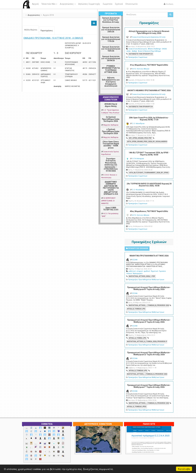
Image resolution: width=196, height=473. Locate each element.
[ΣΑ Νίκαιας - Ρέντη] (49, 456)
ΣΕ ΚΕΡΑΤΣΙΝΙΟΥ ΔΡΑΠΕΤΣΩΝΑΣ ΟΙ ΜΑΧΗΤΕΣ (108, 200)
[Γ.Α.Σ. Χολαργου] (49, 438)
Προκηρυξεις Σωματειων (137, 57)
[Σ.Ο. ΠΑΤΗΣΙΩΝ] (63, 451)
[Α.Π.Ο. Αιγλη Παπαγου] (31, 434)
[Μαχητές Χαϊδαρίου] (49, 443)
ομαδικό (147, 271)
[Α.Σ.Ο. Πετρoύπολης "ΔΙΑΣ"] (27, 439)
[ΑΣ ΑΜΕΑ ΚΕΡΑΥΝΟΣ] (40, 438)
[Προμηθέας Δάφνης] (45, 447)
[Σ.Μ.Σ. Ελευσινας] (58, 447)
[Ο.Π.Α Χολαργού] (54, 443)
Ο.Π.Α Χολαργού (138, 159)
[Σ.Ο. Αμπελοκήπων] (31, 451)
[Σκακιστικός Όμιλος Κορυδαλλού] (36, 459)
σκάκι (128, 51)
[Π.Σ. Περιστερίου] (63, 442)
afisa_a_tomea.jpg (137, 338)
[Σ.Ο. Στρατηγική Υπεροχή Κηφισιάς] (36, 455)
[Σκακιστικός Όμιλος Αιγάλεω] (31, 459)
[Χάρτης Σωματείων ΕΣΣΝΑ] (104, 442)
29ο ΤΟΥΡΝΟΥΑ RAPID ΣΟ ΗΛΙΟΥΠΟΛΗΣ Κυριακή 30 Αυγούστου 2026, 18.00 (149, 185)
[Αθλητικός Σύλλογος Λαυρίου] (31, 438)
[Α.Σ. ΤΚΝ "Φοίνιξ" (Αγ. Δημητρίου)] (63, 434)
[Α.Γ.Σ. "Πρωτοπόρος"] (36, 428)
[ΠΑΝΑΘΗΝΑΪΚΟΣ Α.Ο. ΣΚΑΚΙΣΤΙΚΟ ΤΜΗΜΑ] (27, 447)
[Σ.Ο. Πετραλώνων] (31, 455)
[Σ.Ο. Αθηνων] (27, 451)
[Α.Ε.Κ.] (45, 427)
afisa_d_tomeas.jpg (138, 370)
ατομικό (140, 271)
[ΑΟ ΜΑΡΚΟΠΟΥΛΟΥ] (36, 438)
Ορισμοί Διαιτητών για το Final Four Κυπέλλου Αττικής (110, 20)
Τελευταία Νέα (48, 4)
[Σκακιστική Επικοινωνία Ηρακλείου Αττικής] (58, 455)
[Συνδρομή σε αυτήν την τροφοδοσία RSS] (118, 92)
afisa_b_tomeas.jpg (136, 309)
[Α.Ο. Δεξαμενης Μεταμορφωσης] (27, 431)
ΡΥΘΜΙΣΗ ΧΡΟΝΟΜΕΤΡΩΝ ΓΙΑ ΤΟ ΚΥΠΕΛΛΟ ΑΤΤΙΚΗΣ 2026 (111, 69)
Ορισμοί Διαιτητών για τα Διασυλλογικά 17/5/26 (110, 39)
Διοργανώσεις (67, 4)
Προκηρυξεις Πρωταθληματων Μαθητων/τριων (146, 280)
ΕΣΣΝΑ (134, 260)
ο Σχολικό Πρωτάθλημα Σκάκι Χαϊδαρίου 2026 (110, 131)
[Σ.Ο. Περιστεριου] (27, 455)
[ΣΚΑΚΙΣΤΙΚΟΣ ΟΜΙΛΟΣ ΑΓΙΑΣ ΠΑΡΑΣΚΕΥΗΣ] (27, 459)
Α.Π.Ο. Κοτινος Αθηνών (140, 69)
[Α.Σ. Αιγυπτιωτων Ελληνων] (40, 434)
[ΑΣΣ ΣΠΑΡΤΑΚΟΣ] (45, 438)
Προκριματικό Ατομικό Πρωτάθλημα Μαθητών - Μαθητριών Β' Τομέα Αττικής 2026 (149, 288)
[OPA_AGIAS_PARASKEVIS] (27, 428)
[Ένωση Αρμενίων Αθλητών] (40, 443)
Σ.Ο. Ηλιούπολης (138, 190)
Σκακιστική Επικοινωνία (138, 49)
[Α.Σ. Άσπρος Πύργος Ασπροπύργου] (45, 434)
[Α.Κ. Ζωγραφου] (49, 427)
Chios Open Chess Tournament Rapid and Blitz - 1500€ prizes (111, 145)
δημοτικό (154, 271)
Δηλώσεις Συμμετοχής (89, 4)
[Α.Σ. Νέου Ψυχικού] (49, 434)
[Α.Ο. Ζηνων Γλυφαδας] (31, 431)
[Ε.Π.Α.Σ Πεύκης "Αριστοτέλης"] (36, 444)
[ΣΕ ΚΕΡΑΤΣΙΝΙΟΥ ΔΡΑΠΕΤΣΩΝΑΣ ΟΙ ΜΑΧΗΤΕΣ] (54, 455)
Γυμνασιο (162, 271)
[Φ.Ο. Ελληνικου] (40, 459)
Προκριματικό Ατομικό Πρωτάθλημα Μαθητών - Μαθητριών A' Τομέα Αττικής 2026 (149, 321)
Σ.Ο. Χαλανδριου (138, 123)
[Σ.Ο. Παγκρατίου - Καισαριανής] (58, 451)
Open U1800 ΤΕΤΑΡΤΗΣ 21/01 (110, 209)
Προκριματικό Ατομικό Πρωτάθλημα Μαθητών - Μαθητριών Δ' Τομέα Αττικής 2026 (149, 353)
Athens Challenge (154, 49)
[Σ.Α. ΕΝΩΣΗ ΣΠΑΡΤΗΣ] (49, 447)
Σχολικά (119, 4)
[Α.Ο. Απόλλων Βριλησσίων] (63, 427)
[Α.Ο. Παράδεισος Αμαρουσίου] (54, 431)
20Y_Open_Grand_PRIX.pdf (140, 138)
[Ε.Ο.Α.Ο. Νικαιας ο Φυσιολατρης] (27, 443)
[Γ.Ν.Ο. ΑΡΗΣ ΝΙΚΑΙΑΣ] (54, 438)
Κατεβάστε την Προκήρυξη (141, 54)
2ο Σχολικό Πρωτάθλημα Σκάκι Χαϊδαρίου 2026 (110, 119)
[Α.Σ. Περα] (58, 434)
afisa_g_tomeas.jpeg (136, 407)
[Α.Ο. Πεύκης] (58, 431)
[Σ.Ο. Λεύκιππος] (49, 451)
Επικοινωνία (131, 4)
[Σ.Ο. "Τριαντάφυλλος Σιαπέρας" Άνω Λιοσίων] (63, 447)
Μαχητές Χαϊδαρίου (110, 125)
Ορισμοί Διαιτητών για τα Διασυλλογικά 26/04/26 (110, 58)
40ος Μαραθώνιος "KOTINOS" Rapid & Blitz (149, 211)
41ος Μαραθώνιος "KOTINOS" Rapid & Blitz (149, 65)
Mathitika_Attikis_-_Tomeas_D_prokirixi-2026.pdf (147, 374)
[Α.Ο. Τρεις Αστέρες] (63, 431)
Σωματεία (107, 4)
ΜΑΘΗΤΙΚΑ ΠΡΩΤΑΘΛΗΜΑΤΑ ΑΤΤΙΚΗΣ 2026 (149, 256)
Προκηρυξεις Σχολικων (138, 248)
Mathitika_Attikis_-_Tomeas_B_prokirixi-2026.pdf (149, 305)
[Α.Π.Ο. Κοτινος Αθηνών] (36, 434)
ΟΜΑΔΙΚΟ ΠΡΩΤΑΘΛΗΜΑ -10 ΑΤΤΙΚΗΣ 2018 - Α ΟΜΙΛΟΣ (53, 38)
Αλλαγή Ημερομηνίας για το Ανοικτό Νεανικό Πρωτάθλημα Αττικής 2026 (149, 32)
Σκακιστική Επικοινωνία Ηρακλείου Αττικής (149, 37)
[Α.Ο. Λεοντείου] (40, 431)
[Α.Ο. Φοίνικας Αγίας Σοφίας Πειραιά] (27, 434)
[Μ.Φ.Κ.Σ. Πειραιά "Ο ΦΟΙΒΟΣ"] (45, 443)
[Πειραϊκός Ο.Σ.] (40, 447)
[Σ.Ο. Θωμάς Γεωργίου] (40, 451)
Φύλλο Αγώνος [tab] (30, 30)
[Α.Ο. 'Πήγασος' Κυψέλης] (58, 427)
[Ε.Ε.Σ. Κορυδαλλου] (63, 438)
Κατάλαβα (184, 468)
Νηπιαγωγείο (137, 273)
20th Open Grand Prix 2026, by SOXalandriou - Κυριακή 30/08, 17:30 (149, 119)
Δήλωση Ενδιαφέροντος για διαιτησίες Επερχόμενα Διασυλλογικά (110, 82)
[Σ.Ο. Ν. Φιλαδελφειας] (54, 451)
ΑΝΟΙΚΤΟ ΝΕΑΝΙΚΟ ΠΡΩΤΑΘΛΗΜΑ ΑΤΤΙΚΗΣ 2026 (149, 90)
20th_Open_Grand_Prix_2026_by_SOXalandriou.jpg (147, 141)
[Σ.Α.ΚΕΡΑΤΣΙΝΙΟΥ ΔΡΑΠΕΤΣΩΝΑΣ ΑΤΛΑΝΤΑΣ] (54, 447)
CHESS (164, 49)
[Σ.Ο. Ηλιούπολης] (36, 451)
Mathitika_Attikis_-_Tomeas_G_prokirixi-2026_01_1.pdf (149, 403)
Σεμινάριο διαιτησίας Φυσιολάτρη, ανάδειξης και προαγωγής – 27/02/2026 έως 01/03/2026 (111, 165)
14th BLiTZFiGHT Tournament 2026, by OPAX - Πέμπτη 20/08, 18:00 (149, 154)
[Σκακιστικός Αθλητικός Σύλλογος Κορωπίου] (63, 456)
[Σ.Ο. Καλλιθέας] (45, 451)
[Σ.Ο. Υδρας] (40, 455)
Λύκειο (129, 273)
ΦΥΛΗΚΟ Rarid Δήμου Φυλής (110, 105)
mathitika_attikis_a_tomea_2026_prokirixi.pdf (147, 341)
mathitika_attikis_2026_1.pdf (142, 276)
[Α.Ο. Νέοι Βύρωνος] (45, 431)
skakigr (134, 51)
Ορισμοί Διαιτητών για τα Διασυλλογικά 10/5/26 (110, 49)
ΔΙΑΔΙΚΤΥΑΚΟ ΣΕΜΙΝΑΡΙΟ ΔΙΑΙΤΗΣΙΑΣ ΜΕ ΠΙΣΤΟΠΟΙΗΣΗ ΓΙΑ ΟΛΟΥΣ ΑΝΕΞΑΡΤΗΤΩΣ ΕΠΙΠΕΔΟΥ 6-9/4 (111, 188)
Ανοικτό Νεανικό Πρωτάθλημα (149, 51)
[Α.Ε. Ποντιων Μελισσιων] (40, 427)
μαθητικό (132, 271)
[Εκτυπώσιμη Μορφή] (94, 23)
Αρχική (35, 4)
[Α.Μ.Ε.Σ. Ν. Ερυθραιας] (54, 427)
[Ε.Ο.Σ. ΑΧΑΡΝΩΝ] (31, 443)
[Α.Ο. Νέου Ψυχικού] (49, 431)
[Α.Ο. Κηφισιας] (36, 431)
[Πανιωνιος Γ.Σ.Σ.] (36, 446)
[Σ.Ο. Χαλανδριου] (45, 455)
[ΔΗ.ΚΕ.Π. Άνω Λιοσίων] (58, 438)
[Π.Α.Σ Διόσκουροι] (58, 443)
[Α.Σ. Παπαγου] (54, 434)
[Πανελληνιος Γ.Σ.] (31, 448)
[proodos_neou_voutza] (31, 427)
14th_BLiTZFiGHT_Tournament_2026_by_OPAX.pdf (149, 173)
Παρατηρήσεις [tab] (47, 30)
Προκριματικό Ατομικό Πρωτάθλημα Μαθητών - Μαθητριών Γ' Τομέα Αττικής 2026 (149, 386)
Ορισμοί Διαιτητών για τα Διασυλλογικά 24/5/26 (110, 29)
